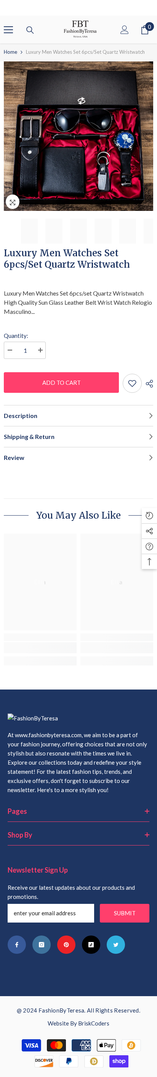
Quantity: (16, 335)
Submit (125, 913)
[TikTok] (91, 945)
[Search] (30, 30)
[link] (40, 647)
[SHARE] (147, 384)
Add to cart (61, 382)
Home (10, 52)
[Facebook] (17, 945)
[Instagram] (41, 945)
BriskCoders (93, 1023)
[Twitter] (116, 945)
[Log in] (124, 30)
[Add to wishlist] (132, 383)
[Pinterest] (66, 945)
